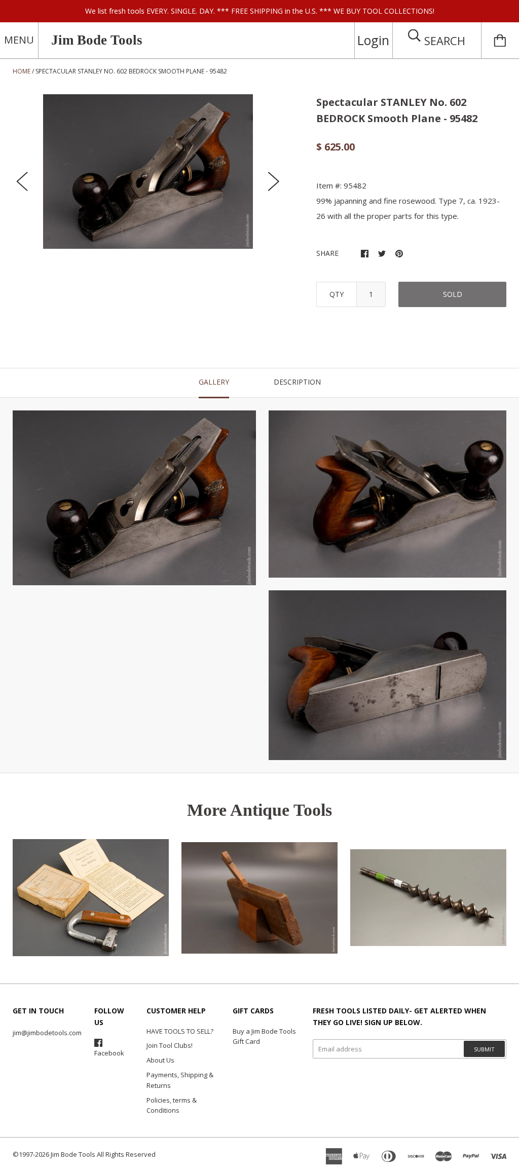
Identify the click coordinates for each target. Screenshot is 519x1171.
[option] (148, 171)
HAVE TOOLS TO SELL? (179, 1031)
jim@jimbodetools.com (47, 1032)
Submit (484, 1049)
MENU (19, 40)
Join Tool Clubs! (169, 1045)
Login (373, 40)
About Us (160, 1060)
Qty (336, 294)
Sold (452, 294)
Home (21, 71)
